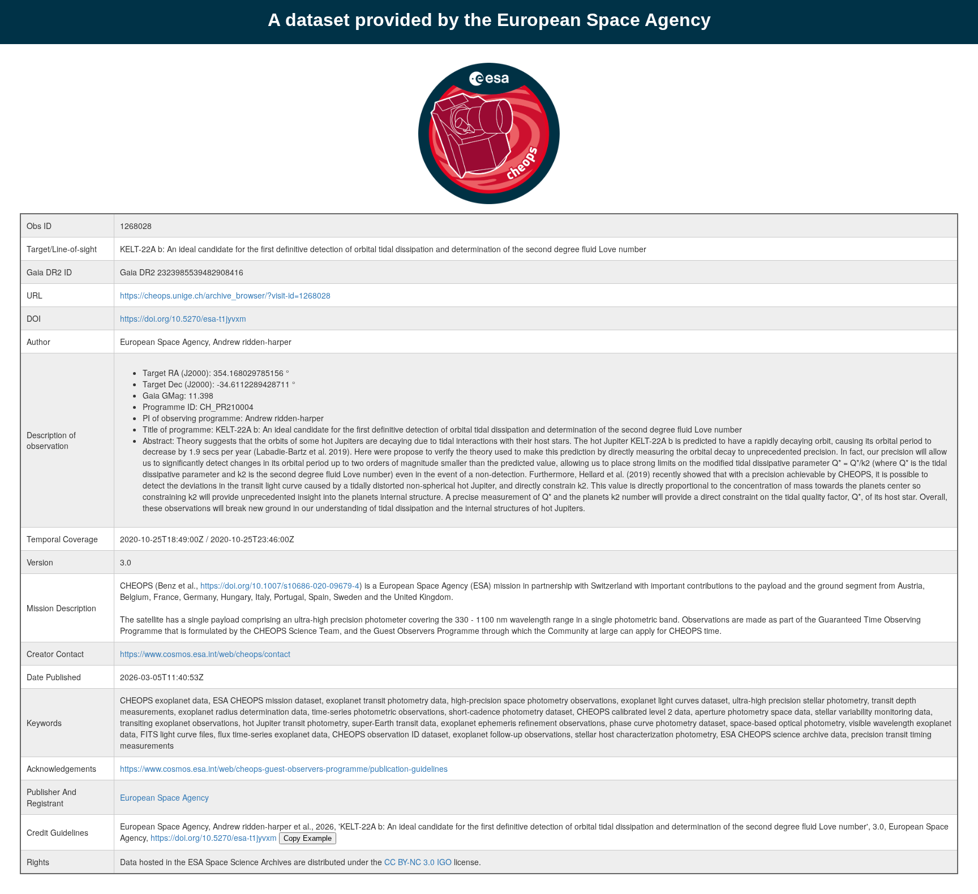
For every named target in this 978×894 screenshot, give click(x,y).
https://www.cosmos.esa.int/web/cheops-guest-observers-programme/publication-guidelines (284, 768)
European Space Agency (164, 797)
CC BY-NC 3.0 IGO (418, 861)
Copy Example (308, 838)
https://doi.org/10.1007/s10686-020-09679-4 (279, 585)
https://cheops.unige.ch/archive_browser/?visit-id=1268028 (225, 295)
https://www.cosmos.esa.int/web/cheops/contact (205, 653)
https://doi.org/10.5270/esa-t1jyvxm (183, 318)
